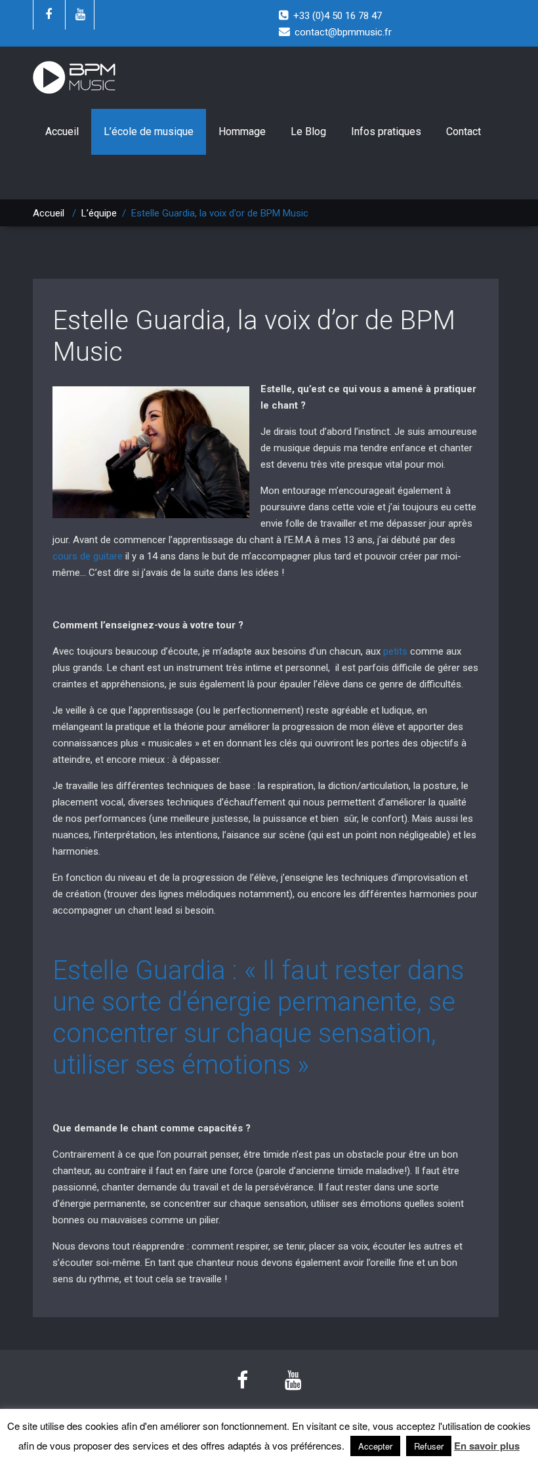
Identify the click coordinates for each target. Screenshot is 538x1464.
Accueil (62, 131)
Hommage (242, 131)
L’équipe (99, 213)
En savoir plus (487, 1446)
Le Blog (308, 131)
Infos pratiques (386, 131)
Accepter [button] (375, 1446)
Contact (463, 131)
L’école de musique (149, 131)
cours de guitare (87, 556)
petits (395, 651)
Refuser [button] (429, 1446)
